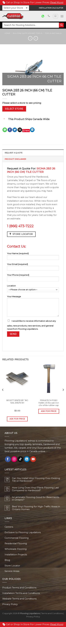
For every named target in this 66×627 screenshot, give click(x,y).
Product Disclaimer (15, 159)
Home (7, 33)
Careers (9, 526)
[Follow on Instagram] (14, 459)
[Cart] (55, 16)
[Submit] (61, 25)
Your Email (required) (17, 264)
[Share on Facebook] (10, 130)
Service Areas (12, 571)
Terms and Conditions (52, 613)
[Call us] (49, 16)
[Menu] (62, 16)
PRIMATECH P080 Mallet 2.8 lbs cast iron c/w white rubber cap (49, 402)
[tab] (33, 153)
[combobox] (30, 25)
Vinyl (21, 180)
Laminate (12, 180)
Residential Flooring (16, 543)
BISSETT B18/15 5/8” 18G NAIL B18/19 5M (17, 401)
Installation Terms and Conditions (21, 593)
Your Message (14, 296)
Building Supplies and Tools (27, 33)
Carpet (29, 180)
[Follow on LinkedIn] (27, 459)
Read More (56, 2)
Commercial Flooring (17, 538)
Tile (38, 180)
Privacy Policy (10, 604)
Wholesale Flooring (16, 549)
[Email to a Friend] (19, 130)
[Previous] (2, 396)
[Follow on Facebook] (8, 459)
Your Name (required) (18, 253)
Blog (7, 560)
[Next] (63, 396)
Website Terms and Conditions (19, 598)
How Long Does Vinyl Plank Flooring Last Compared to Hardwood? (35, 489)
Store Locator (12, 565)
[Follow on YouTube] (33, 459)
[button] (15, 7)
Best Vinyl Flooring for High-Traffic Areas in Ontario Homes (36, 508)
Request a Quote (13, 153)
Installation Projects (16, 554)
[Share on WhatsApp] (4, 130)
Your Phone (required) (18, 275)
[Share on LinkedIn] (32, 130)
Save (27, 130)
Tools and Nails (53, 33)
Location (11, 285)
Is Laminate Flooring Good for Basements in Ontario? (35, 498)
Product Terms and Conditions (19, 587)
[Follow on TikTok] (20, 459)
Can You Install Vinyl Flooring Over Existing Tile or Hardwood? (36, 479)
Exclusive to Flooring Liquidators (23, 532)
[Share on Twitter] (14, 130)
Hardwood (42, 176)
